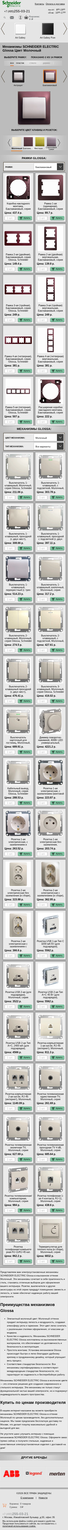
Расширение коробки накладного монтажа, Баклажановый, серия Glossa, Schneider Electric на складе (50, 412)
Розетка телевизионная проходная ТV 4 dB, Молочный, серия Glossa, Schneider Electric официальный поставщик (50, 1152)
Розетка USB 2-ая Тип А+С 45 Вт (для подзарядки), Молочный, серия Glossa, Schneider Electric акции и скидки (50, 999)
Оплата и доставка (55, 4)
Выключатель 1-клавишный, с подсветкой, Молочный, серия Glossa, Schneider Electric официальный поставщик (50, 489)
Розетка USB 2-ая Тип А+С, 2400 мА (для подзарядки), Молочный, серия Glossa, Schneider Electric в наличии (18, 1050)
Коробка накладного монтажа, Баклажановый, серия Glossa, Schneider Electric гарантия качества (18, 210)
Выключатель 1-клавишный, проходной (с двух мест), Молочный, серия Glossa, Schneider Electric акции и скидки (18, 540)
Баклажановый (50, 85)
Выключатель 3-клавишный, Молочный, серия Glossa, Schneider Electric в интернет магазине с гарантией (50, 692)
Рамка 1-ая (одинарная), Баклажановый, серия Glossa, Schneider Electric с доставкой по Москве (50, 210)
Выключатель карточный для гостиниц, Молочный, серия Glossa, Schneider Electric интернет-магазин (18, 744)
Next (65, 29)
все (12, 63)
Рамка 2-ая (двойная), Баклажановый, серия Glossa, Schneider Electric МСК (18, 258)
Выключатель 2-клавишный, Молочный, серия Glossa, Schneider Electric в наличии (18, 639)
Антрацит (18, 85)
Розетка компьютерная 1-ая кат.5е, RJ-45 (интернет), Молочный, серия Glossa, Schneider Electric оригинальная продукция (50, 1050)
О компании (27, 1497)
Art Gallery (20, 37)
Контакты (39, 4)
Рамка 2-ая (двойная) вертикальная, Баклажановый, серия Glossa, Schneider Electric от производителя (50, 261)
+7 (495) (17, 11)
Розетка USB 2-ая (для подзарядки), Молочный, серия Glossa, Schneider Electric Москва (18, 997)
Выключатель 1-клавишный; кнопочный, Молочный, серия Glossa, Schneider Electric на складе (50, 590)
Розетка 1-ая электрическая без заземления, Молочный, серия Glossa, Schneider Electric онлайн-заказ (50, 846)
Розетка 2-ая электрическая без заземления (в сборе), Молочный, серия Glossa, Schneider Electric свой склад (18, 897)
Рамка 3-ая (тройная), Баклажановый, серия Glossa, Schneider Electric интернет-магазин (18, 310)
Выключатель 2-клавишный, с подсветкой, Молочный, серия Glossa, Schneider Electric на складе (50, 641)
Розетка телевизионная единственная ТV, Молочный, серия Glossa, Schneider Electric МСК (50, 1099)
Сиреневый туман (51, 148)
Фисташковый (39, 148)
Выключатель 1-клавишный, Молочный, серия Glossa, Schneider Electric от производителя (18, 488)
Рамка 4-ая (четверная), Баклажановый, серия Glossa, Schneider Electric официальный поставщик (18, 361)
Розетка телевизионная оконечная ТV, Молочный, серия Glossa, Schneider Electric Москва (18, 1150)
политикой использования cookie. (19, 1526)
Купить (27, 218)
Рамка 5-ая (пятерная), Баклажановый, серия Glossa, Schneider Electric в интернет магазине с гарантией (18, 412)
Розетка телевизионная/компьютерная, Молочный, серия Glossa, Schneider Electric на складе (18, 1201)
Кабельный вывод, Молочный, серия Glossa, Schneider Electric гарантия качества (18, 793)
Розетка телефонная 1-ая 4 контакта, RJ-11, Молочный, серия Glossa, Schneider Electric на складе (50, 1201)
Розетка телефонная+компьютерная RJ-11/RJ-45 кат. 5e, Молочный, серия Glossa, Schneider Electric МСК (18, 1253)
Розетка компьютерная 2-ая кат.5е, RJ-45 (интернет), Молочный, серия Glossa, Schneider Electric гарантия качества (18, 1101)
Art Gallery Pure (47, 37)
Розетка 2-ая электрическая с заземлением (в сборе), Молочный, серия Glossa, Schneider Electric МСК (50, 897)
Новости (43, 1497)
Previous (3, 29)
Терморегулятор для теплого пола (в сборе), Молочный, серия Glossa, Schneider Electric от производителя (50, 1253)
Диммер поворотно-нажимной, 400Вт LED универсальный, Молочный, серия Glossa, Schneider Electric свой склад (50, 744)
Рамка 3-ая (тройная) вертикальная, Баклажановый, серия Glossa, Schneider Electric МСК (50, 310)
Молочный (17, 148)
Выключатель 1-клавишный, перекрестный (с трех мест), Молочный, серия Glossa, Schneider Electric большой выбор (18, 591)
